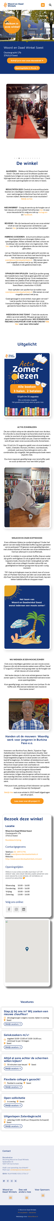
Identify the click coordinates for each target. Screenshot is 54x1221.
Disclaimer (32, 1212)
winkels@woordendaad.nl (20, 1170)
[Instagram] (11, 1181)
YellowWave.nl (33, 1216)
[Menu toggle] (43, 5)
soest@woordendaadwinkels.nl (18, 260)
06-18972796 (20, 852)
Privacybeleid (22, 1212)
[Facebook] (7, 1181)
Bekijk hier (9, 792)
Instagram (43, 212)
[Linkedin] (15, 1181)
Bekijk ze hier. (27, 199)
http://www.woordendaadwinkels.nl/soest (23, 859)
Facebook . (28, 214)
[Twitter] (4, 1181)
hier (41, 210)
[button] (50, 4)
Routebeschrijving (13, 840)
